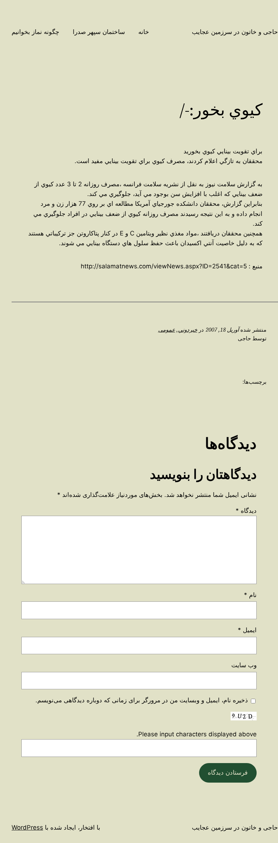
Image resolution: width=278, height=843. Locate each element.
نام (250, 595)
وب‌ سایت (244, 665)
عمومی (166, 329)
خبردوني (187, 329)
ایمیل (247, 630)
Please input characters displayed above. (196, 734)
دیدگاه (246, 510)
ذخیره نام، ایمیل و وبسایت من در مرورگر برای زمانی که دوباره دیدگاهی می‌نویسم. (141, 700)
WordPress (27, 827)
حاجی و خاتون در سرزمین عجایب (235, 31)
